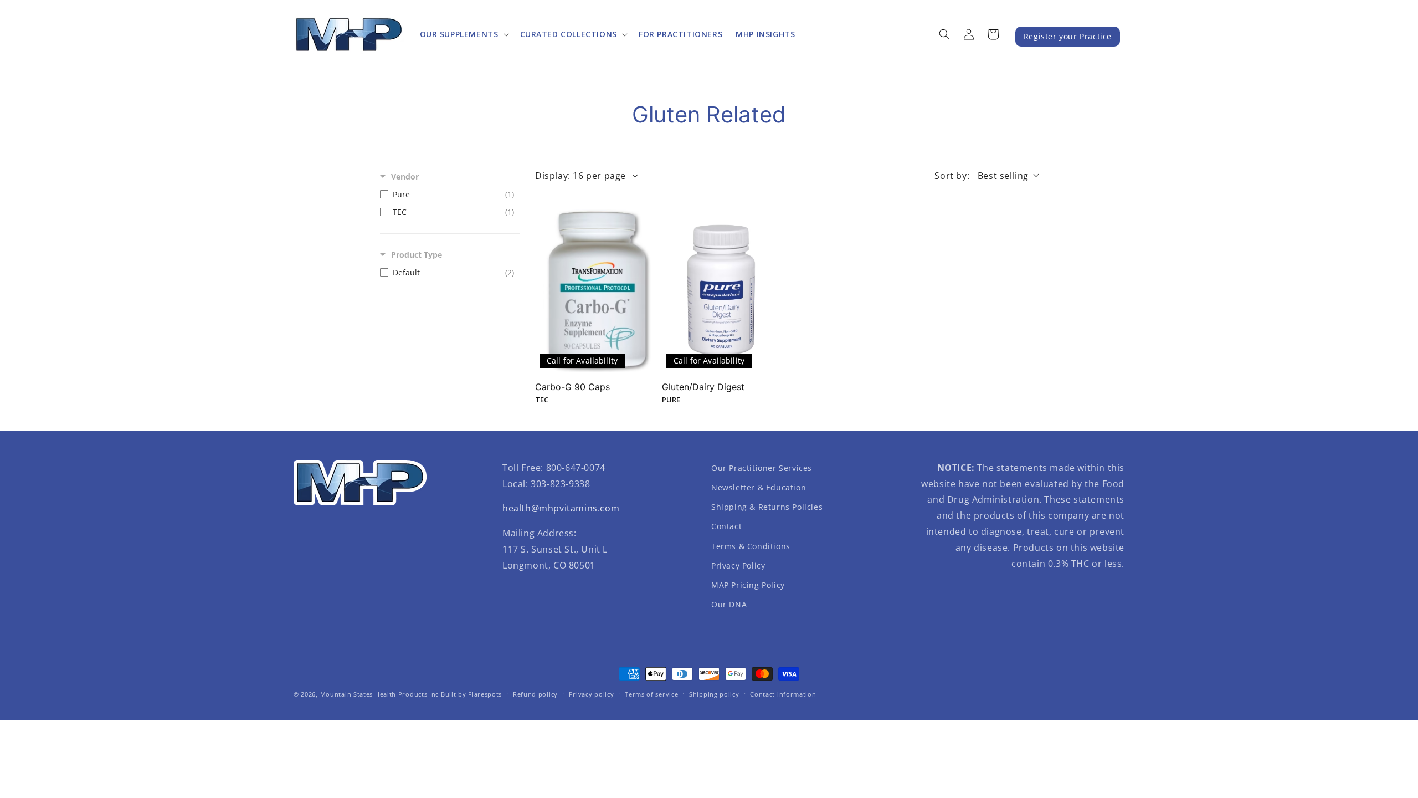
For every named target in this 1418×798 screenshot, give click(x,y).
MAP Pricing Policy (748, 585)
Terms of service (651, 694)
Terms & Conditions (750, 546)
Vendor (405, 176)
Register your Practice (1068, 36)
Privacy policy (591, 694)
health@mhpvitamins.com (560, 508)
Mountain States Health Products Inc (379, 694)
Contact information (783, 694)
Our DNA (729, 604)
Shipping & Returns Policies (767, 507)
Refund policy (535, 694)
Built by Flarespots (471, 694)
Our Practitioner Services (761, 468)
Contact (726, 526)
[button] (463, 34)
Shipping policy (714, 694)
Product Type (416, 254)
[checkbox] (447, 194)
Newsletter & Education (758, 487)
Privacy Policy (738, 565)
